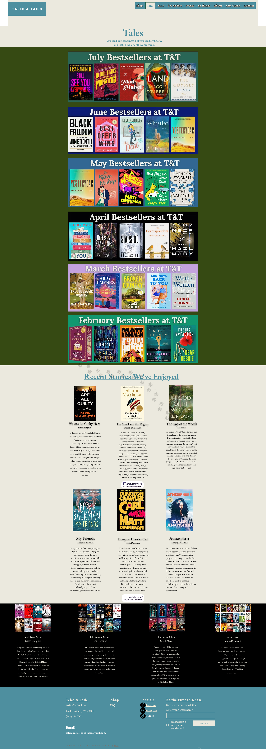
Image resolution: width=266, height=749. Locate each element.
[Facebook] (143, 705)
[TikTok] (143, 716)
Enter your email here (179, 709)
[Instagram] (143, 710)
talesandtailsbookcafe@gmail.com (86, 732)
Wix (116, 745)
